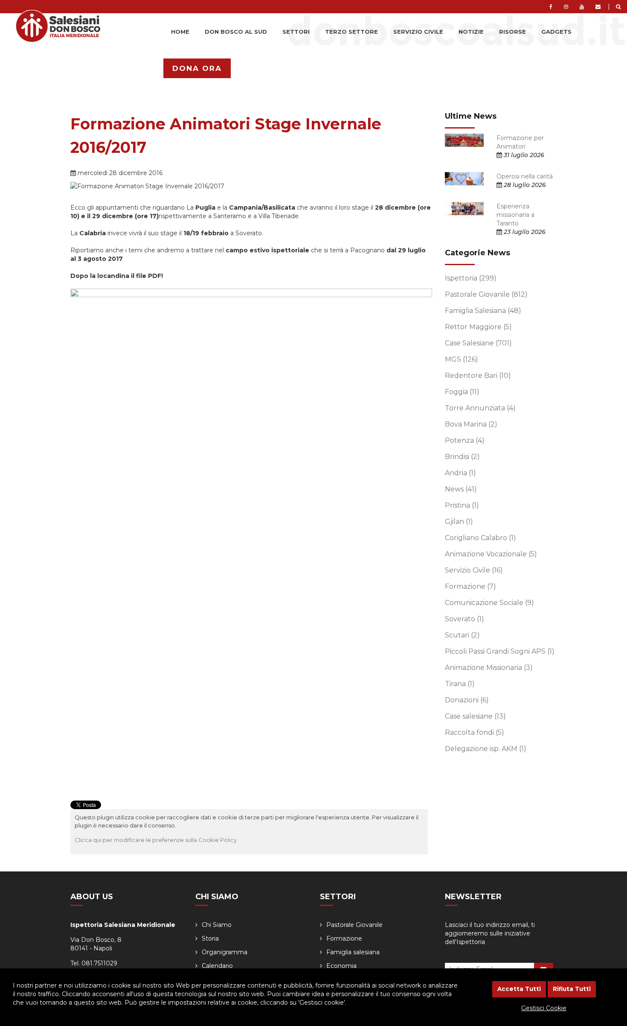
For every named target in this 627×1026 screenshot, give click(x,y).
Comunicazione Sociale (489, 603)
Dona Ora (197, 68)
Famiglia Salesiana (483, 311)
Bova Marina (471, 424)
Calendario (217, 966)
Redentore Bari (478, 375)
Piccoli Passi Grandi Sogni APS (499, 651)
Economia (341, 966)
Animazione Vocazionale (491, 554)
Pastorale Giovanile (486, 294)
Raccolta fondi (474, 732)
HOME (180, 31)
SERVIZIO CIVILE (418, 31)
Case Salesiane (478, 343)
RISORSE (512, 31)
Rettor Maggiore (478, 327)
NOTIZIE (471, 31)
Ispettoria (470, 278)
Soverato (464, 619)
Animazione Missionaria (489, 668)
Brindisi (462, 457)
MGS (461, 359)
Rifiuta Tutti (572, 988)
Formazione (470, 586)
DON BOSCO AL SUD (236, 31)
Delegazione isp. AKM (485, 749)
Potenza (465, 440)
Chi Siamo (217, 925)
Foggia (462, 392)
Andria (460, 473)
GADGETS (556, 31)
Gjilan (459, 521)
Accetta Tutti (519, 988)
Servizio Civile (474, 570)
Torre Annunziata (480, 408)
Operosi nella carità (524, 176)
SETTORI (296, 31)
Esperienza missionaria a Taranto (515, 214)
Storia (210, 938)
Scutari (462, 635)
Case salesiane (475, 716)
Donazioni (467, 700)
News (461, 489)
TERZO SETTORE (351, 31)
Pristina (462, 505)
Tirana (460, 684)
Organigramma (224, 952)
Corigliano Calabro (480, 538)
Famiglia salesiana (353, 952)
